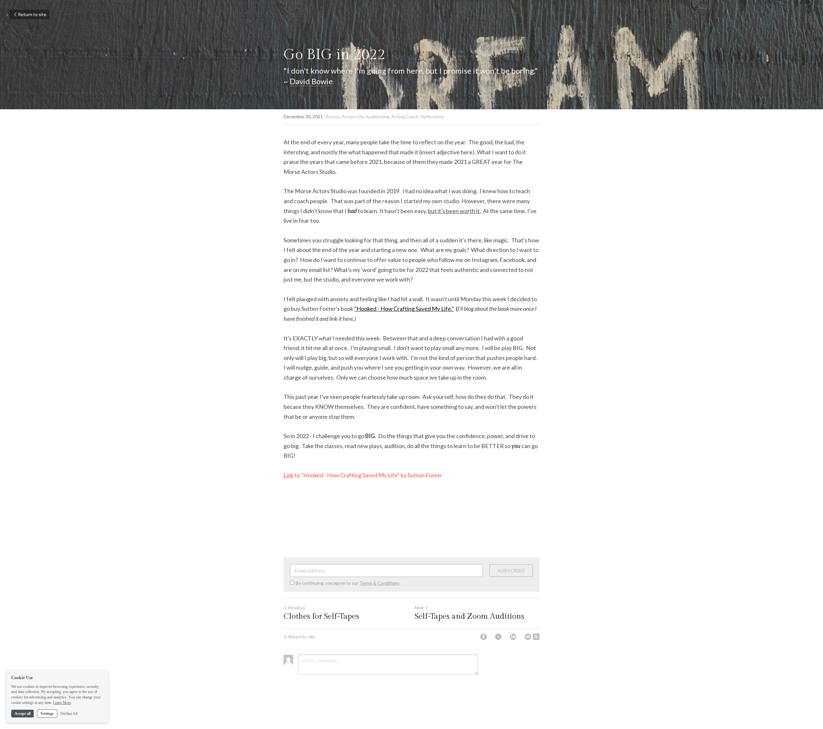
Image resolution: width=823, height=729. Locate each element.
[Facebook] (483, 637)
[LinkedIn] (513, 637)
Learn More (62, 702)
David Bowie (311, 81)
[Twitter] (498, 637)
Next (419, 607)
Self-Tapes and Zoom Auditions (469, 616)
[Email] (528, 637)
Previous (296, 607)
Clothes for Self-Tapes (321, 616)
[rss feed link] (536, 637)
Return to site (32, 14)
